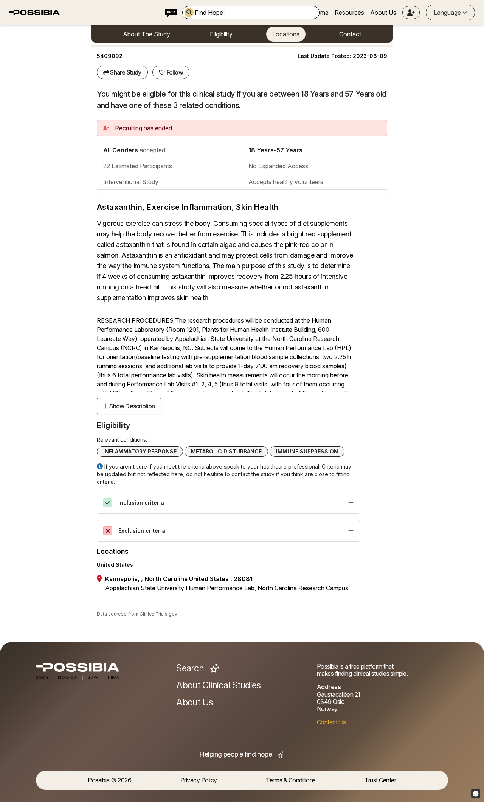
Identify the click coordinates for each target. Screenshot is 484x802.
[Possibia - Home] (101, 667)
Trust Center (380, 780)
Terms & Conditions (290, 780)
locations (285, 34)
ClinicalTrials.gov (158, 614)
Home (320, 12)
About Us (383, 12)
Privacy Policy (198, 780)
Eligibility (221, 34)
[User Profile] (411, 12)
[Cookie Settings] (476, 793)
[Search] (189, 12)
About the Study (146, 34)
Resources (349, 12)
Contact (350, 34)
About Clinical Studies (218, 685)
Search (191, 668)
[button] (411, 12)
